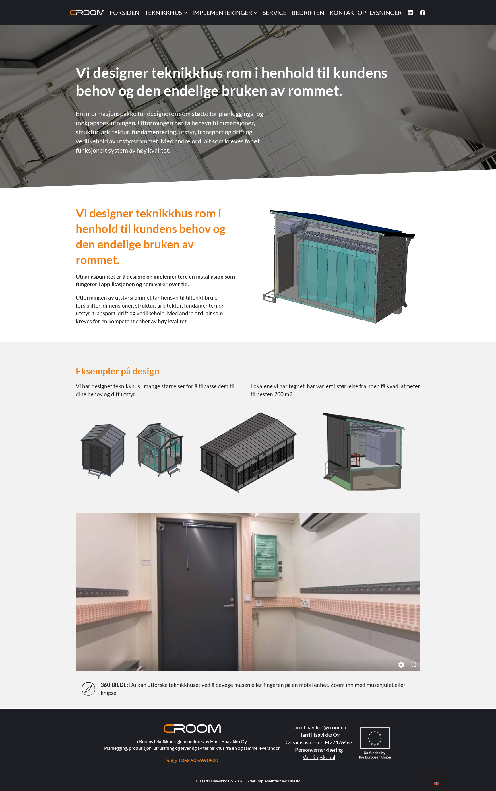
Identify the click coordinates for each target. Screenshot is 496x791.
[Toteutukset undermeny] (255, 13)
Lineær (294, 780)
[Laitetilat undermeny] (185, 13)
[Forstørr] (413, 213)
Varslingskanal (319, 757)
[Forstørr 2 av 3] (296, 418)
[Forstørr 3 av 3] (413, 418)
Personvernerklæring (319, 750)
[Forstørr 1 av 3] (180, 418)
